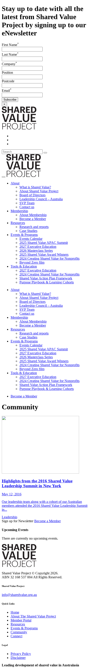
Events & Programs (24, 235)
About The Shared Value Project (33, 616)
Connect (16, 636)
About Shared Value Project (38, 191)
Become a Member (32, 219)
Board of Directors (32, 195)
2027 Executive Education (37, 246)
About (15, 183)
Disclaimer (18, 658)
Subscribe (10, 99)
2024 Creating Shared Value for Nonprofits (49, 258)
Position (7, 72)
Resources (18, 223)
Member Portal (21, 620)
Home (15, 612)
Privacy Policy (21, 654)
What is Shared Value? (35, 187)
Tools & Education (24, 266)
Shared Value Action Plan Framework (45, 278)
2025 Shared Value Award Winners (43, 254)
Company (9, 64)
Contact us (26, 207)
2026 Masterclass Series (36, 250)
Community (19, 632)
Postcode (8, 81)
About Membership (33, 215)
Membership (19, 211)
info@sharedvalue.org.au (19, 595)
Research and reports (34, 227)
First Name (10, 45)
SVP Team (26, 203)
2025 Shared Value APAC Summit (43, 242)
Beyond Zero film (31, 262)
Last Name (10, 54)
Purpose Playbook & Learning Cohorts (46, 282)
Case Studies (28, 231)
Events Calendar (30, 239)
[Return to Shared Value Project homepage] (19, 128)
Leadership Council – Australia (41, 199)
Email (6, 90)
